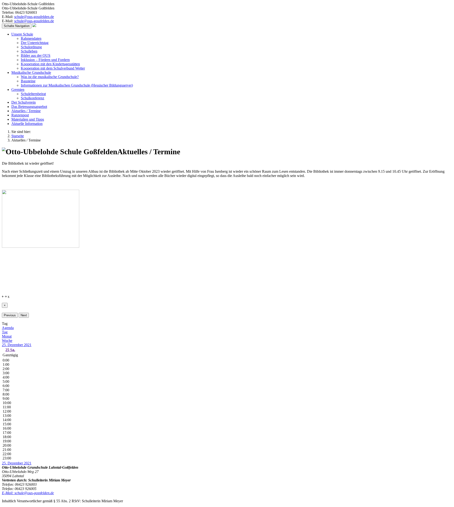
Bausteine (28, 81)
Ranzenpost (20, 115)
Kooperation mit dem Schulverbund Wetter (53, 68)
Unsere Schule (22, 34)
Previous (10, 315)
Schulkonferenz (32, 98)
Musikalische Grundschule (31, 73)
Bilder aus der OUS (35, 55)
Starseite (17, 136)
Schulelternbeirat (33, 94)
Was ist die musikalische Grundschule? (50, 77)
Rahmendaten (31, 38)
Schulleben (29, 51)
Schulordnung (31, 47)
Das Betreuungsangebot (29, 107)
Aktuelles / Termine (26, 111)
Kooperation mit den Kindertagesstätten (50, 64)
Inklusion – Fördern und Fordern (45, 60)
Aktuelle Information (27, 124)
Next (24, 315)
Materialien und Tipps (27, 119)
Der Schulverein (23, 102)
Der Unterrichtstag (34, 43)
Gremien (17, 90)
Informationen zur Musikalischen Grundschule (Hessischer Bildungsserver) (77, 85)
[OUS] (34, 26)
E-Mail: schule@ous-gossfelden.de (28, 493)
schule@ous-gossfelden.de (34, 17)
